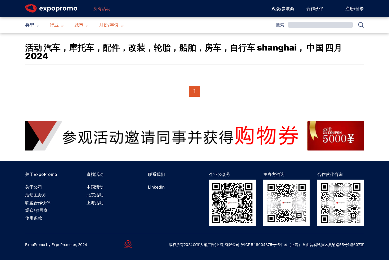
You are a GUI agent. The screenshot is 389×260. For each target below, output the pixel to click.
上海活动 (95, 202)
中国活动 (95, 187)
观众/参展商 (283, 8)
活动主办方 (35, 194)
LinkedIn (156, 187)
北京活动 (95, 194)
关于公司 (33, 187)
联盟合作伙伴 (38, 202)
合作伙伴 (314, 8)
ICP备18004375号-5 (262, 244)
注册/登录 (354, 8)
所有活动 (101, 8)
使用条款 (33, 218)
